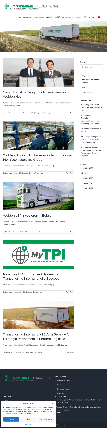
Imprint (61, 425)
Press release (39, 173)
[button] (53, 403)
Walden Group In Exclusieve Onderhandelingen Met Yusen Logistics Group (79, 408)
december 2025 (87, 168)
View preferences (46, 419)
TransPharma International (13, 113)
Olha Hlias (8, 232)
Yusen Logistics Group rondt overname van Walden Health (92, 107)
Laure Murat (8, 173)
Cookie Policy (27, 424)
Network (31, 173)
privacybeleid (68, 425)
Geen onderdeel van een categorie (42, 232)
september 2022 (87, 183)
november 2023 (87, 178)
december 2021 (87, 188)
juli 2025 (84, 173)
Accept (11, 419)
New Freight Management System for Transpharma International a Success (91, 139)
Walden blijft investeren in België (27, 215)
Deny (28, 419)
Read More (69, 113)
